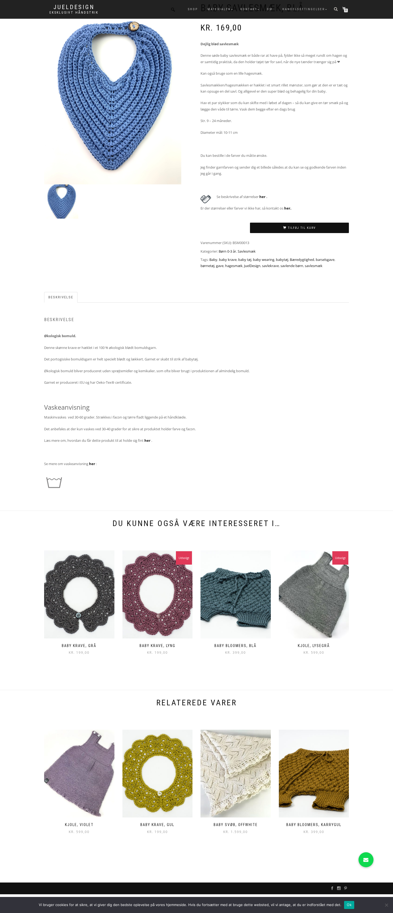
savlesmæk (313, 265)
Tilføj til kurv (302, 228)
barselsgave (325, 259)
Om (270, 9)
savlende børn (291, 265)
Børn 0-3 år (227, 251)
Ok (349, 905)
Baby (213, 259)
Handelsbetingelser (303, 9)
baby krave (228, 259)
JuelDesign (74, 7)
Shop (193, 9)
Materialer (219, 9)
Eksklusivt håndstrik (73, 12)
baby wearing (263, 259)
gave (220, 265)
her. (287, 208)
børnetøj (207, 265)
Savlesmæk (247, 251)
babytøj (282, 259)
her (262, 196)
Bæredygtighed (302, 259)
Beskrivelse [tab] (60, 297)
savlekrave (270, 265)
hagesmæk (233, 265)
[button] (366, 859)
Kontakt (248, 9)
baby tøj (244, 259)
